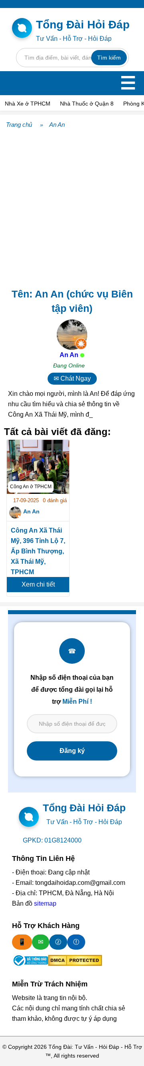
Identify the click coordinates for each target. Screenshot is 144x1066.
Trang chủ (19, 124)
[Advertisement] (72, 207)
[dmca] (75, 960)
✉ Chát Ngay (72, 378)
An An (57, 124)
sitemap (45, 903)
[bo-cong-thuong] (30, 960)
